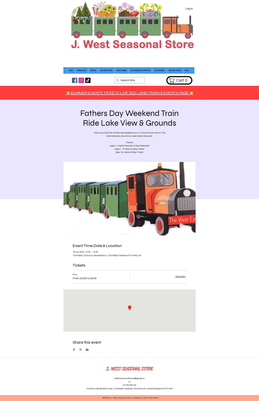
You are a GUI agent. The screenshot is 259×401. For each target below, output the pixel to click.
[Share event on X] (80, 350)
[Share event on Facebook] (74, 350)
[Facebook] (74, 80)
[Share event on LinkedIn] (87, 350)
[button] (179, 80)
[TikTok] (88, 80)
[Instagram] (81, 80)
